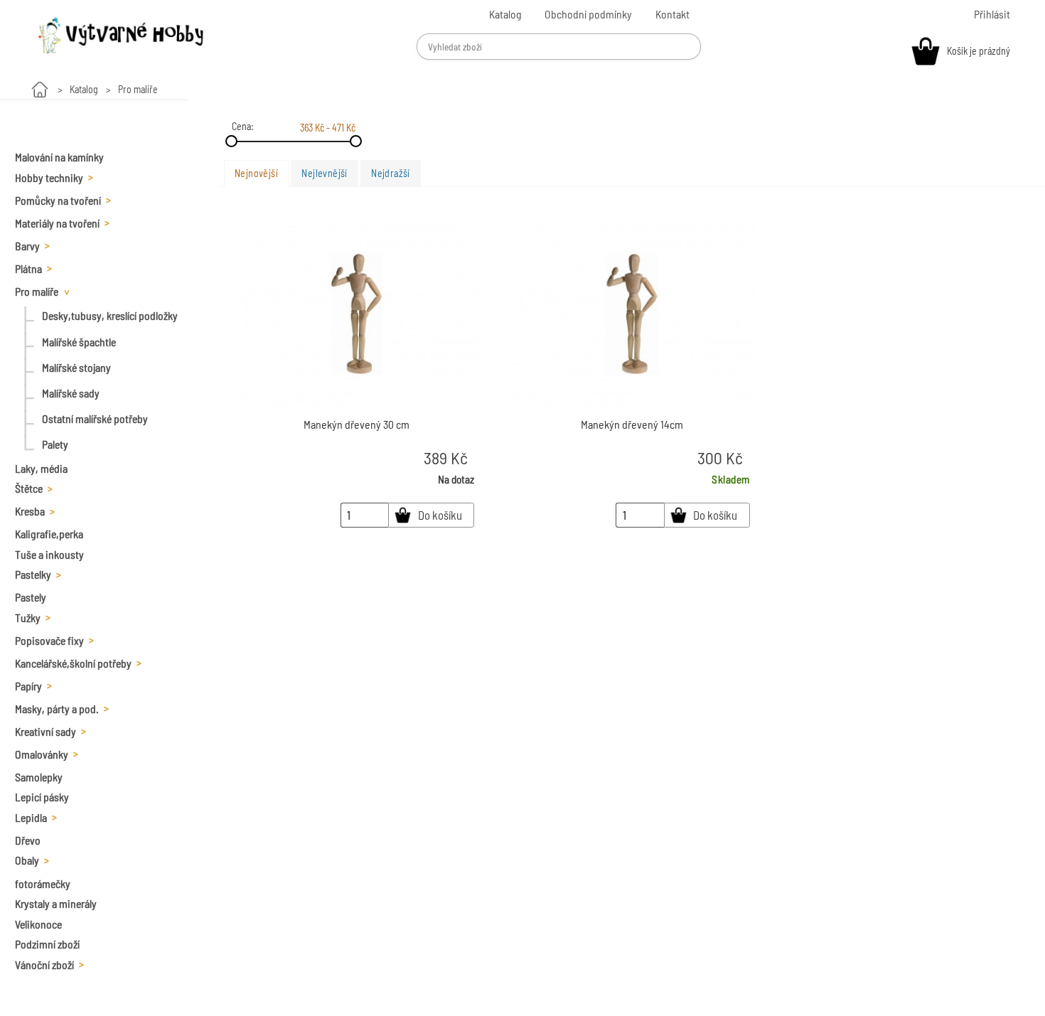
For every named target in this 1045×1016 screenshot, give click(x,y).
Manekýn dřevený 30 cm (356, 424)
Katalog (84, 89)
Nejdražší (390, 173)
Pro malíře (138, 89)
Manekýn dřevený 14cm (632, 424)
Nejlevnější (324, 173)
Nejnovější (256, 173)
